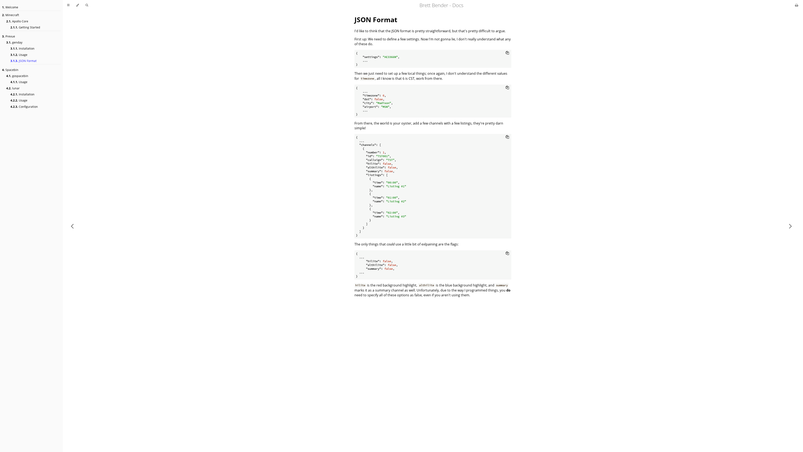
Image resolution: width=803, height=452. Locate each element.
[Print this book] (796, 5)
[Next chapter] (790, 226)
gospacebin (17, 76)
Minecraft (10, 15)
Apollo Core (17, 21)
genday (14, 42)
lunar (13, 88)
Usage (18, 55)
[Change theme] (77, 5)
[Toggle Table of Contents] (68, 5)
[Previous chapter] (72, 226)
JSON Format (23, 61)
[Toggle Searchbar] (86, 5)
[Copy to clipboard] (507, 53)
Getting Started (25, 27)
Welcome (10, 7)
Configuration (24, 107)
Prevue (8, 36)
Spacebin (10, 70)
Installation (22, 48)
